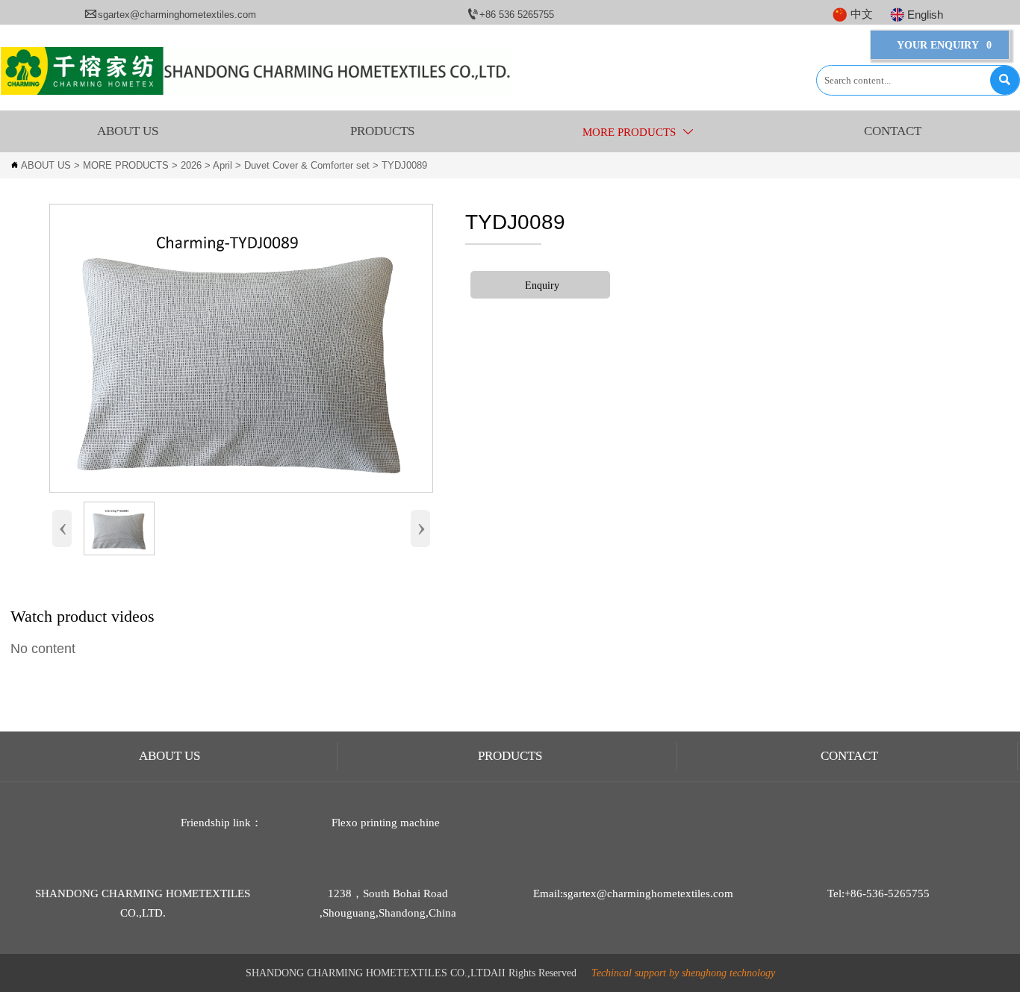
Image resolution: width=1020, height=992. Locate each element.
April (222, 165)
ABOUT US (46, 165)
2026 (191, 165)
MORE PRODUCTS (126, 165)
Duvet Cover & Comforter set (307, 165)
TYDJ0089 (404, 165)
